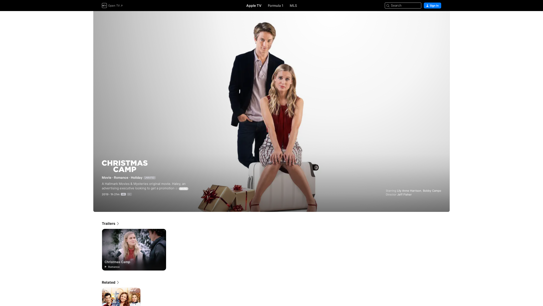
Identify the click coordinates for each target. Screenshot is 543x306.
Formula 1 (275, 5)
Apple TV (254, 5)
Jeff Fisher (404, 194)
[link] (111, 223)
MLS (293, 5)
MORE (183, 188)
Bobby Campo (432, 190)
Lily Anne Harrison (409, 190)
